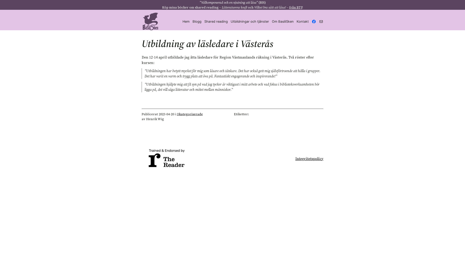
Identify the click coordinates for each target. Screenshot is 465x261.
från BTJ (295, 7)
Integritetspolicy (309, 158)
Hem (186, 21)
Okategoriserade (190, 114)
